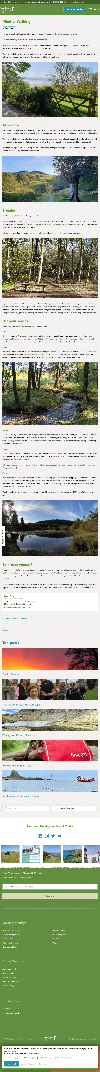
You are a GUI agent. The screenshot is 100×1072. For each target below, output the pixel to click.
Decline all (43, 1064)
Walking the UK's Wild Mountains (18, 735)
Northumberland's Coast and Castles (20, 796)
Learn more (11, 1051)
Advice (5, 630)
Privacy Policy (26, 877)
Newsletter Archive (10, 877)
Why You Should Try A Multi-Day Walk (21, 704)
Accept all (12, 1064)
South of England (59, 934)
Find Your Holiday (74, 9)
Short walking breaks (11, 934)
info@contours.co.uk (10, 1013)
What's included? (9, 977)
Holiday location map (11, 930)
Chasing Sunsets (10, 674)
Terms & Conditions (10, 981)
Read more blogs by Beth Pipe (17, 607)
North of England (59, 930)
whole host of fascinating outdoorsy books (59, 602)
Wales (54, 943)
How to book (7, 973)
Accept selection (28, 1064)
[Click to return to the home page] (7, 10)
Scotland (55, 939)
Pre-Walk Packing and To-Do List (18, 765)
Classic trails (7, 939)
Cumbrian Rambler (24, 602)
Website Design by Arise (86, 1039)
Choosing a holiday (10, 947)
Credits (72, 1039)
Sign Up (50, 896)
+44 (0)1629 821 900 (10, 1009)
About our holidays (10, 969)
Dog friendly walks (10, 943)
